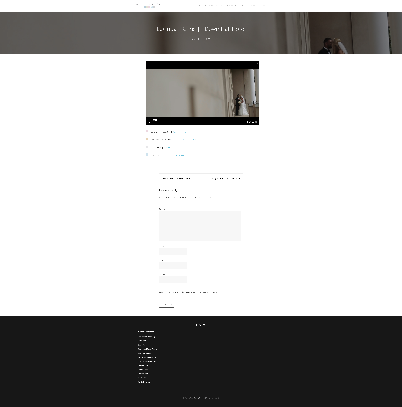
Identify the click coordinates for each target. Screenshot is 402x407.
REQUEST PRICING (216, 6)
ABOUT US (202, 6)
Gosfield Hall (143, 374)
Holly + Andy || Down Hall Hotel (227, 178)
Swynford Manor (144, 353)
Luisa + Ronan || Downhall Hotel (175, 178)
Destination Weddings (146, 337)
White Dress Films (196, 398)
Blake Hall (142, 341)
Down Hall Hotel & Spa (147, 361)
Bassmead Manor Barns (147, 349)
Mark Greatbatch (171, 147)
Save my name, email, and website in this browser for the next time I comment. (188, 292)
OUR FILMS (231, 6)
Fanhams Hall (143, 365)
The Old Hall (142, 378)
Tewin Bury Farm (144, 382)
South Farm (142, 345)
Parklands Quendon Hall (147, 357)
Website (162, 275)
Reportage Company (189, 139)
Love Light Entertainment (175, 155)
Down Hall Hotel (180, 132)
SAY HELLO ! (263, 6)
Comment (163, 209)
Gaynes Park (143, 370)
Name (161, 246)
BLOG (241, 6)
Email (161, 260)
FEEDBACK (251, 6)
